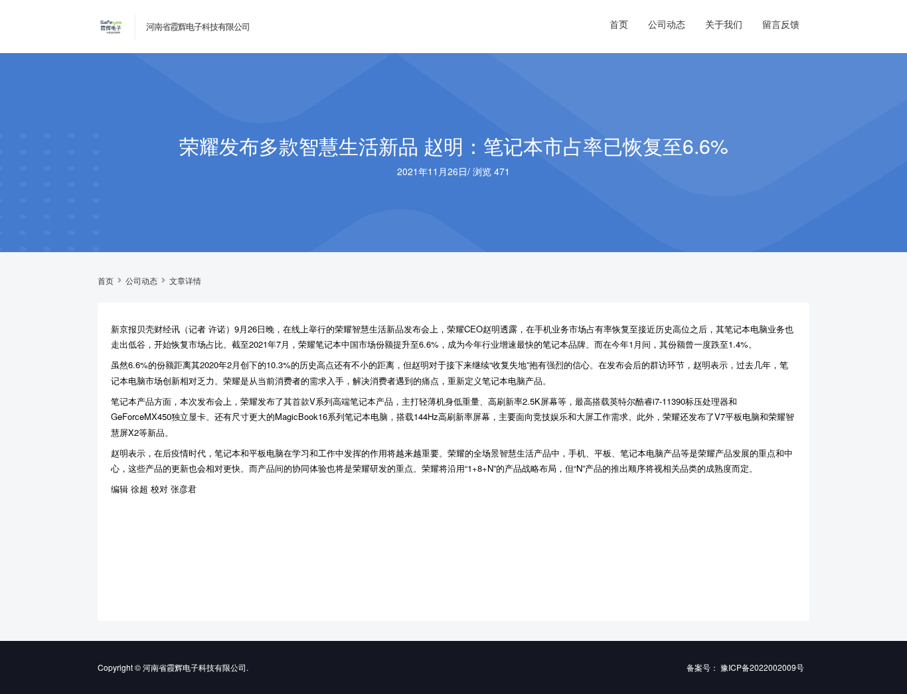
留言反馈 (780, 24)
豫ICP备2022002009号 (762, 667)
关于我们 (723, 24)
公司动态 (666, 24)
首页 (619, 24)
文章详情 (185, 280)
